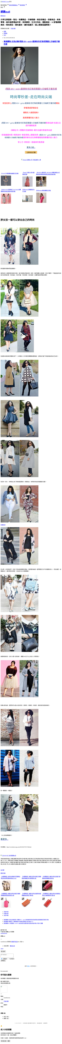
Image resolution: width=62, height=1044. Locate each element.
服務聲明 (45, 1023)
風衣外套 (3, 873)
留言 (16, 941)
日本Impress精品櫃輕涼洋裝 (43, 190)
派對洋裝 (6, 915)
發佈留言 (3, 960)
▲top (2, 948)
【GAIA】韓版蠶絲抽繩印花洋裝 (9, 173)
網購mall (5, 11)
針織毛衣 (3, 524)
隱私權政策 (39, 1023)
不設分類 (13, 28)
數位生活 (12, 946)
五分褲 (2, 870)
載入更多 (3, 951)
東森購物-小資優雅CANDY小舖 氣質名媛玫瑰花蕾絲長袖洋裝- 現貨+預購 (23, 923)
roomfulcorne (4, 933)
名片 (5, 35)
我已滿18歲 (3, 1041)
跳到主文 (3, 15)
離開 (9, 1041)
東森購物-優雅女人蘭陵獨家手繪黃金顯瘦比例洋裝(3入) (18, 921)
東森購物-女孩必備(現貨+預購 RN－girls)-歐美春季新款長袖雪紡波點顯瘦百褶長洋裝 (26, 919)
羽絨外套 (6, 911)
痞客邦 (13, 941)
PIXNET (19, 1023)
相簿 (5, 31)
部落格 (5, 33)
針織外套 (6, 913)
